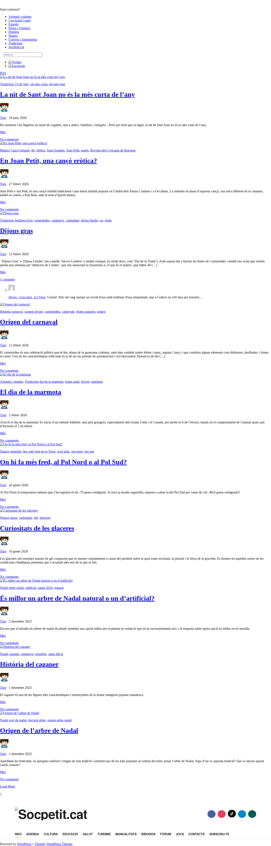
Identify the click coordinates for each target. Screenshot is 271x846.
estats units (72, 381)
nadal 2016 (45, 588)
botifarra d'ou (24, 220)
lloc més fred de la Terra (39, 451)
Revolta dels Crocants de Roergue (113, 150)
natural (59, 588)
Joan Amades (56, 150)
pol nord (77, 451)
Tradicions (15, 43)
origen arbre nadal (59, 720)
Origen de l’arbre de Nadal (39, 730)
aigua (13, 517)
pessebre (41, 654)
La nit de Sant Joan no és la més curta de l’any (67, 94)
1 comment (7, 279)
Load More (7, 786)
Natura (13, 35)
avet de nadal (17, 720)
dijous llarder (89, 220)
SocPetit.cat (16, 47)
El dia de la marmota (30, 392)
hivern (85, 381)
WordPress (24, 844)
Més (3, 132)
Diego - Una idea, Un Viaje (27, 297)
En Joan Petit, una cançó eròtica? (48, 160)
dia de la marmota (51, 381)
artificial (30, 588)
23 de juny (22, 84)
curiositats (72, 220)
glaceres (45, 517)
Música (5, 150)
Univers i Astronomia (22, 39)
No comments (9, 139)
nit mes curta (38, 84)
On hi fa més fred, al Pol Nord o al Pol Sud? (63, 462)
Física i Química (19, 28)
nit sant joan (57, 84)
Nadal (4, 588)
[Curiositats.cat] (34, 5)
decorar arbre (37, 720)
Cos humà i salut (19, 20)
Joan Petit (72, 150)
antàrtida (15, 451)
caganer (14, 654)
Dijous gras (16, 230)
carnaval (17, 311)
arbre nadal (16, 588)
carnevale (68, 311)
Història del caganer (29, 664)
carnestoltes (42, 220)
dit (33, 150)
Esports (13, 24)
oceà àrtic (63, 451)
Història (13, 32)
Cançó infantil (20, 150)
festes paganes (85, 311)
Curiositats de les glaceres (37, 528)
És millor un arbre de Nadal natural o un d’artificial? (77, 598)
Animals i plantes (20, 16)
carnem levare (33, 311)
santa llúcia (55, 654)
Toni (3, 118)
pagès (84, 150)
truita (108, 220)
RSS (3, 73)
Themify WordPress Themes (53, 844)
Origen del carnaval (29, 322)
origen (101, 311)
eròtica (40, 150)
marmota (97, 381)
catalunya (57, 220)
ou (101, 220)
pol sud (89, 451)
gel (36, 517)
